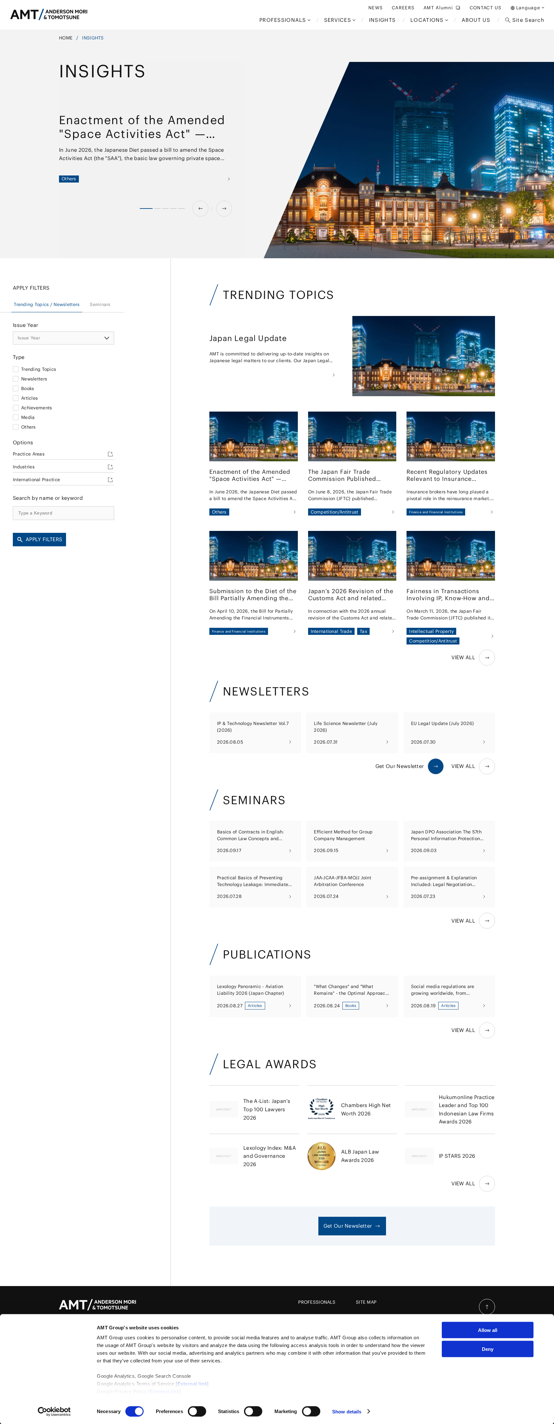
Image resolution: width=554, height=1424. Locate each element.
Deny (487, 1349)
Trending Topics (38, 369)
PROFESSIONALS (316, 1302)
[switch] (197, 1411)
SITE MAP (366, 1302)
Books (27, 388)
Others (28, 427)
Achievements (36, 407)
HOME (65, 38)
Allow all (487, 1330)
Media (28, 417)
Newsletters (34, 379)
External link (192, 1383)
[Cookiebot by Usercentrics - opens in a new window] (54, 1411)
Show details (346, 1411)
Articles (29, 398)
